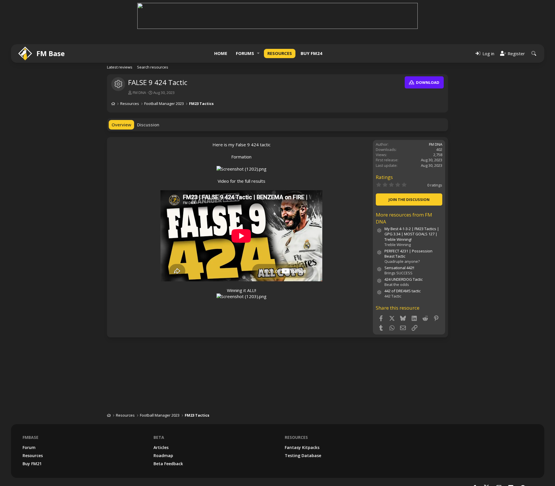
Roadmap (163, 455)
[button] (258, 53)
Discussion (148, 124)
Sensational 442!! (399, 267)
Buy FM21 (32, 463)
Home (220, 53)
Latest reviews (119, 67)
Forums (245, 53)
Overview (121, 124)
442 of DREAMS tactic (402, 290)
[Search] (534, 53)
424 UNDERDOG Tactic (403, 279)
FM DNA (139, 92)
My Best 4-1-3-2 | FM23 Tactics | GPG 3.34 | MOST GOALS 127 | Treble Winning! (411, 234)
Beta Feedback (168, 463)
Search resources (152, 67)
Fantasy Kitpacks (302, 447)
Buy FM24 (311, 53)
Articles (161, 447)
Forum (29, 447)
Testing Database (303, 455)
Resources (279, 53)
